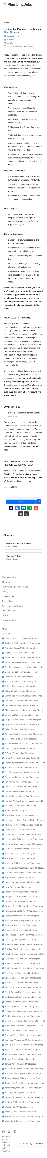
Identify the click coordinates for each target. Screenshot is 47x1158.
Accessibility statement (12, 606)
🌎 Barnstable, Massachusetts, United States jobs (23, 662)
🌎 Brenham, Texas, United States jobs (19, 681)
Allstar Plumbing (11, 32)
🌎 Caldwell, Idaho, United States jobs (19, 691)
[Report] (38, 501)
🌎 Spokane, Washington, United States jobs (22, 1040)
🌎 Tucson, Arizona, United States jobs (19, 1092)
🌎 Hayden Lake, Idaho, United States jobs (21, 796)
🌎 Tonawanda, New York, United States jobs (22, 1088)
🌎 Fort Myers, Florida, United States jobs (20, 777)
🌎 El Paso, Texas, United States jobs (18, 753)
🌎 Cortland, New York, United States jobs (21, 724)
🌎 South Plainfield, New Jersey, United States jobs (23, 1025)
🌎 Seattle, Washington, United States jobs (21, 1016)
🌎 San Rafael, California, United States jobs (21, 992)
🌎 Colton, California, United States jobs (20, 715)
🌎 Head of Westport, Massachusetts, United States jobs (23, 801)
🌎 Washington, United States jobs (17, 1107)
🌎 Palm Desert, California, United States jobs (22, 911)
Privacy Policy (8, 610)
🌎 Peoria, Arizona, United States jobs (19, 925)
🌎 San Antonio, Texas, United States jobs (20, 973)
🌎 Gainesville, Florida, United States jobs (20, 786)
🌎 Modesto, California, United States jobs (21, 863)
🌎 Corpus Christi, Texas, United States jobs (21, 719)
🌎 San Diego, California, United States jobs (21, 978)
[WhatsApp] (29, 508)
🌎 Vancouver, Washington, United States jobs (22, 1097)
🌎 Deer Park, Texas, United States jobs (19, 739)
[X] (11, 508)
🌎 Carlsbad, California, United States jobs (21, 700)
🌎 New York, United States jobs (16, 887)
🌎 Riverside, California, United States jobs (21, 958)
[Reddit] (36, 508)
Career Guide (8, 596)
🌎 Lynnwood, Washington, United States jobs (22, 844)
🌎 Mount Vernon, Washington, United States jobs (23, 868)
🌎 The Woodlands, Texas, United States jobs (22, 1073)
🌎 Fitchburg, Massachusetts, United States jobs (23, 762)
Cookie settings (9, 620)
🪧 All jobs (6, 633)
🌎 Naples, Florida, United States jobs (19, 877)
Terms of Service (9, 601)
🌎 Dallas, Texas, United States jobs (18, 729)
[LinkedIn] (23, 508)
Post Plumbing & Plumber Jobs (15, 587)
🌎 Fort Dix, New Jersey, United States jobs (21, 772)
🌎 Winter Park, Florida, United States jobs (21, 1121)
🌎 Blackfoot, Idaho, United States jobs (19, 672)
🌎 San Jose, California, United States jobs (21, 982)
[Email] (20, 513)
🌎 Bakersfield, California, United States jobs (22, 657)
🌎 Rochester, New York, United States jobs (21, 963)
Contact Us (7, 615)
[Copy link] (26, 513)
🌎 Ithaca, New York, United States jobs (19, 815)
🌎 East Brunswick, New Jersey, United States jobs (23, 743)
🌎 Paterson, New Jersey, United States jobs (21, 920)
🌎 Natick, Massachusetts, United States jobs (22, 882)
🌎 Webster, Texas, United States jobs (19, 1111)
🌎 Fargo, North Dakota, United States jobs (21, 758)
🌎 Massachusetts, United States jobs (18, 853)
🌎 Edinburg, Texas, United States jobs (19, 748)
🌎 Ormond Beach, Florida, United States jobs (22, 906)
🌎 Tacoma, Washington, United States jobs (21, 1054)
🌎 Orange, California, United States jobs (20, 896)
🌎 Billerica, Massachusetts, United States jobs (22, 667)
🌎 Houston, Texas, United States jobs (19, 806)
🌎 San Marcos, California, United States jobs (22, 987)
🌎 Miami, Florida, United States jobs (18, 858)
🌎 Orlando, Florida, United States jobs (19, 901)
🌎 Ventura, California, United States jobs (20, 1102)
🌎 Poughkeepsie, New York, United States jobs (23, 935)
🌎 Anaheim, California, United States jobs (21, 643)
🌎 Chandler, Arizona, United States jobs (20, 705)
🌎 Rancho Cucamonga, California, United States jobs (23, 954)
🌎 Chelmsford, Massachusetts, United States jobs (23, 710)
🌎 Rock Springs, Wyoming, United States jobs (23, 968)
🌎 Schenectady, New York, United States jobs (22, 1011)
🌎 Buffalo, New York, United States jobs (20, 686)
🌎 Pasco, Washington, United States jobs (20, 915)
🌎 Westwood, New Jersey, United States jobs (22, 1116)
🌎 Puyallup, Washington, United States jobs (21, 949)
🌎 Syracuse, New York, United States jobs (21, 1049)
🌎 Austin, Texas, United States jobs (18, 653)
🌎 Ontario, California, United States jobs (20, 892)
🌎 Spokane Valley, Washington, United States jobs (23, 1035)
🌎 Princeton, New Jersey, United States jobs (22, 944)
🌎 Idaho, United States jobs (14, 810)
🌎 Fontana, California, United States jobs (20, 767)
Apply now (20, 502)
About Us (6, 582)
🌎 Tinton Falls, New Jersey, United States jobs (23, 1083)
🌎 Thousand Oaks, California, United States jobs (23, 1078)
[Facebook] (17, 508)
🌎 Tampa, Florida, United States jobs (18, 1059)
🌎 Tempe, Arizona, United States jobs (19, 1064)
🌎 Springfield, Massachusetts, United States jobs (23, 1045)
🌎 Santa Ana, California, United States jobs (21, 997)
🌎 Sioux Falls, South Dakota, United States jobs (23, 1021)
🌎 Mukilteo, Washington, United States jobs (21, 872)
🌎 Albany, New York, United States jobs (20, 638)
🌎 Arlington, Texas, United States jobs (19, 648)
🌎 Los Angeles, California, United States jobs (22, 839)
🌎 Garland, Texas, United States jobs (18, 791)
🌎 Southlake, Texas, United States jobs (19, 1030)
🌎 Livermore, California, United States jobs (21, 834)
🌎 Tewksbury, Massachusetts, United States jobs (23, 1068)
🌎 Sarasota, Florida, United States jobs (19, 1006)
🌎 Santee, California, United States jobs (20, 1001)
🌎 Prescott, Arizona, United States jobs (19, 939)
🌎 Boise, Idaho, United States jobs (17, 676)
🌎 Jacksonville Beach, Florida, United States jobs (23, 820)
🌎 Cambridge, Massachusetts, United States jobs (23, 696)
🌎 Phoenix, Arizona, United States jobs (19, 930)
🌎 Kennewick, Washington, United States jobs (22, 825)
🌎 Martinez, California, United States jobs (21, 849)
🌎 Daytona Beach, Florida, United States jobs (22, 734)
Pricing (5, 591)
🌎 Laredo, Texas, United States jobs (18, 829)
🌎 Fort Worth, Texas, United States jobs (20, 782)
